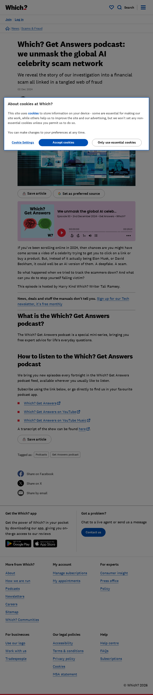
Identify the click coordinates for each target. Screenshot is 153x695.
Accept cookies (63, 143)
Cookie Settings (23, 143)
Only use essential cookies (117, 143)
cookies (33, 113)
